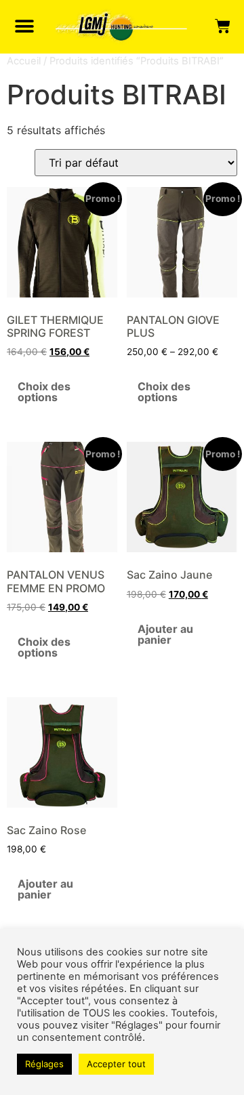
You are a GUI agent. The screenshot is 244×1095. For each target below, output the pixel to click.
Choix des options (44, 391)
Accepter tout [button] (116, 1063)
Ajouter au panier (165, 634)
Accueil (24, 61)
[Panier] (222, 26)
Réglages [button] (44, 1063)
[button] (24, 27)
